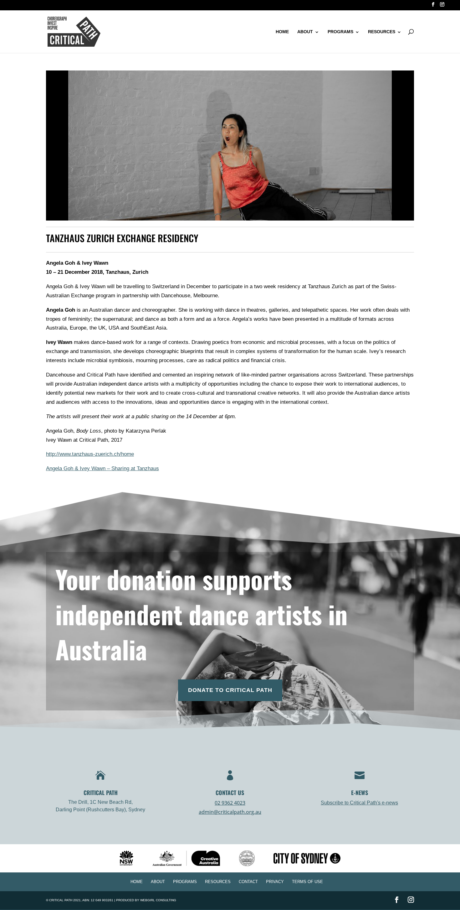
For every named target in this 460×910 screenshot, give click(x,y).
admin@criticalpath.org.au (230, 812)
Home (282, 31)
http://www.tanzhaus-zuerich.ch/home (90, 454)
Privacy (275, 881)
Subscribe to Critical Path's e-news (359, 802)
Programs (340, 31)
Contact (248, 881)
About (305, 31)
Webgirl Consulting (158, 900)
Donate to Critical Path (230, 690)
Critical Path (60, 900)
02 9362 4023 (230, 802)
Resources (381, 31)
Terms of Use (307, 881)
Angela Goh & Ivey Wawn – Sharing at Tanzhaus (102, 468)
